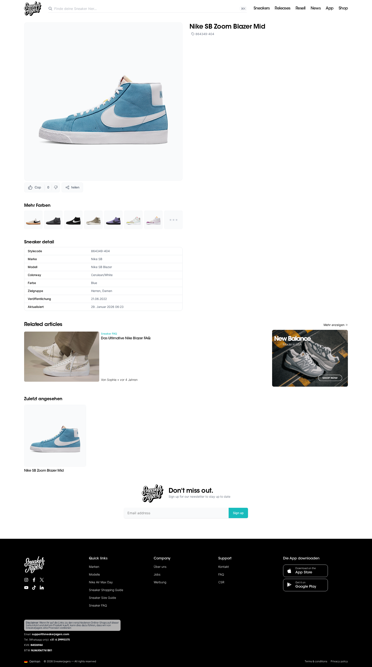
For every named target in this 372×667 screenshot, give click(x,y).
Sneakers (262, 9)
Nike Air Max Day (101, 582)
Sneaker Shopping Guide (106, 590)
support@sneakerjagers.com (50, 634)
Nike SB (96, 259)
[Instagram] (26, 580)
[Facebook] (34, 580)
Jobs (157, 574)
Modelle (94, 574)
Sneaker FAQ (98, 605)
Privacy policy (339, 661)
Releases (282, 9)
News (316, 9)
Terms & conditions (316, 661)
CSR (221, 582)
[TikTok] (34, 587)
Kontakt (223, 566)
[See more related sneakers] (173, 220)
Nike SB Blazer (101, 267)
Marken (94, 566)
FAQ (221, 574)
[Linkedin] (42, 587)
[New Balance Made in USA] (310, 358)
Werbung (160, 582)
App (329, 9)
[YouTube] (26, 587)
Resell (300, 9)
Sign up (238, 513)
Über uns (160, 566)
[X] (42, 580)
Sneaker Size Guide (102, 597)
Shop (343, 9)
